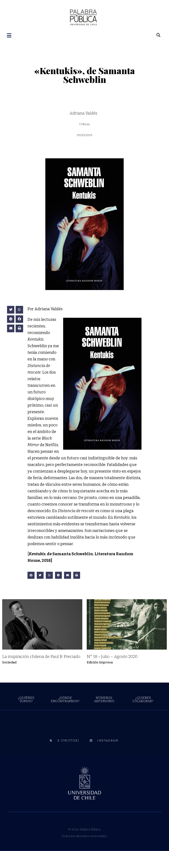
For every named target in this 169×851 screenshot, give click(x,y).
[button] (11, 310)
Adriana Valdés (83, 113)
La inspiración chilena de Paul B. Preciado (41, 656)
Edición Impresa (100, 662)
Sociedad (9, 662)
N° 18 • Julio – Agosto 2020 (112, 656)
